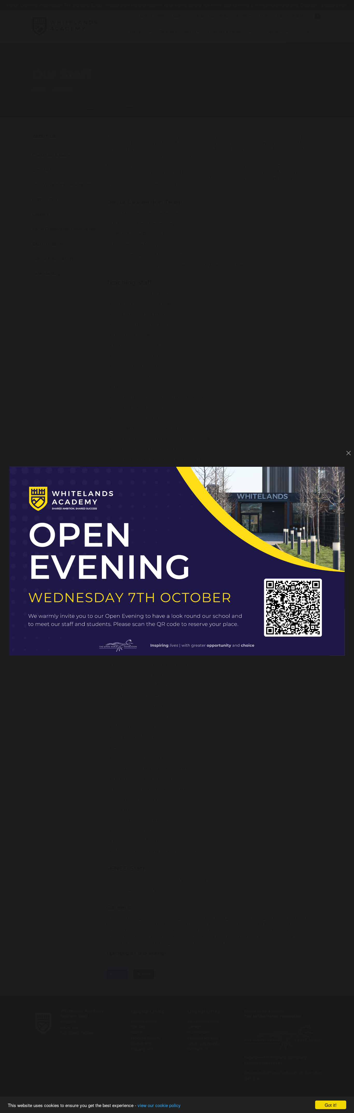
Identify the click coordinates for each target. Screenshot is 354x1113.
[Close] (348, 453)
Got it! (331, 1105)
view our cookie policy (159, 1105)
